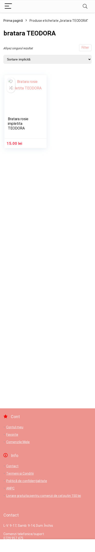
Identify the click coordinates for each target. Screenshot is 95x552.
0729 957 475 (13, 538)
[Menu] (8, 6)
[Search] (85, 6)
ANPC (10, 488)
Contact (12, 466)
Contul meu (14, 427)
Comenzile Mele (18, 442)
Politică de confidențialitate (26, 481)
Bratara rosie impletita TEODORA (18, 123)
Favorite (12, 434)
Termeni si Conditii (20, 473)
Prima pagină (13, 20)
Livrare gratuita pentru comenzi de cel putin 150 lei (43, 496)
